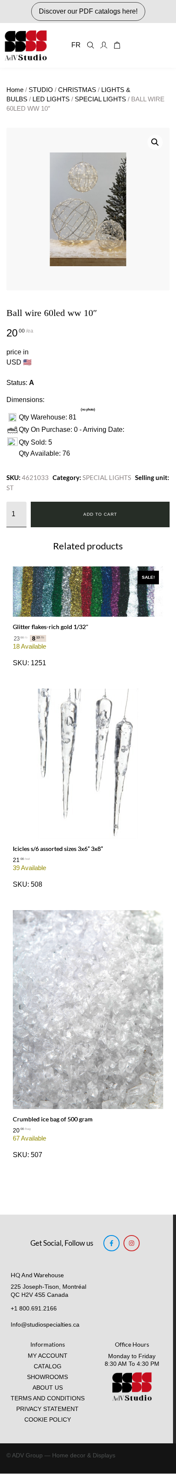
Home (14, 89)
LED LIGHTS (51, 99)
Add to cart (100, 514)
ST (10, 487)
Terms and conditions (48, 1398)
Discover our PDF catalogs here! (88, 11)
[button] (155, 142)
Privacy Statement (47, 1409)
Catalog (48, 1366)
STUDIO (41, 89)
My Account (47, 1356)
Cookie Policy (47, 1420)
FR (76, 45)
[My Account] (103, 45)
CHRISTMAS (77, 89)
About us (47, 1388)
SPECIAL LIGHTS (100, 99)
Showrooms (47, 1377)
